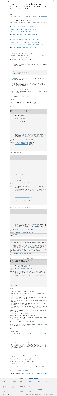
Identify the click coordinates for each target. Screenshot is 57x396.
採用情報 (47, 382)
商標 (44, 394)
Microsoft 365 (29, 387)
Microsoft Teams (30, 391)
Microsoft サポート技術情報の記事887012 (36, 136)
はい (30, 378)
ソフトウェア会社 (39, 390)
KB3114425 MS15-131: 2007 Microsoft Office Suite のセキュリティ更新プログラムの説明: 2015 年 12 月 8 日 (26, 39)
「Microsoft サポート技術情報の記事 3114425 (21, 143)
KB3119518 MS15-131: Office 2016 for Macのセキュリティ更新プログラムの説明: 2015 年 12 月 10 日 (25, 49)
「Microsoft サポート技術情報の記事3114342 (21, 232)
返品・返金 (13, 386)
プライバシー (33, 394)
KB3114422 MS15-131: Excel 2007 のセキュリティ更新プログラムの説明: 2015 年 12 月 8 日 (23, 37)
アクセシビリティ (47, 387)
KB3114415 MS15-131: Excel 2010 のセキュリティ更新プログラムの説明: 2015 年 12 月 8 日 (23, 36)
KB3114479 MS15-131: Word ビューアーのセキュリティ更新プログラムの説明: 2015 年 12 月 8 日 (24, 26)
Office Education (21, 387)
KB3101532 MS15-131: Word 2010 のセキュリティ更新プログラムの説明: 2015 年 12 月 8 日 (24, 29)
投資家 (46, 386)
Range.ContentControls (35, 93)
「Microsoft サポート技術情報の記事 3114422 (21, 144)
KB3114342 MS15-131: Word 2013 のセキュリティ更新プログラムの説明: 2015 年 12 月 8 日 (24, 31)
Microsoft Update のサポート (27, 370)
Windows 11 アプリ (5, 391)
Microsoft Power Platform (40, 389)
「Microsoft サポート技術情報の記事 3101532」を (22, 200)
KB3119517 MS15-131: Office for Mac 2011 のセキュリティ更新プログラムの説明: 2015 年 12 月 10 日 (25, 47)
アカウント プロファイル (14, 382)
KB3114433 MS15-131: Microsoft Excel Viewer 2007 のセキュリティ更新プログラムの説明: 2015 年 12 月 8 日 (26, 42)
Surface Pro (4, 382)
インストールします (17, 334)
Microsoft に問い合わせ (28, 394)
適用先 (11, 11)
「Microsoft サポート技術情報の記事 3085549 (21, 142)
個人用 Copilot (4, 387)
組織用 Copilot (4, 386)
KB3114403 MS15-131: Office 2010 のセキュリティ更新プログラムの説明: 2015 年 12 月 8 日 (24, 34)
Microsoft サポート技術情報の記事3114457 (21, 146)
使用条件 (42, 394)
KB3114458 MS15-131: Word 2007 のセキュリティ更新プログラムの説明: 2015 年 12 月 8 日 (24, 45)
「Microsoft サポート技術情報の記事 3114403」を (22, 197)
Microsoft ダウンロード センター (24, 294)
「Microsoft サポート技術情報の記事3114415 (21, 199)
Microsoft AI (29, 382)
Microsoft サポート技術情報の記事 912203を (21, 182)
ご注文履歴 (13, 387)
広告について (47, 394)
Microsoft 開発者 (39, 382)
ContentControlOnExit (15, 78)
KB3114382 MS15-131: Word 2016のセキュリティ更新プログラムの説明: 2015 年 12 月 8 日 (23, 32)
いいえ (36, 378)
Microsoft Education (22, 382)
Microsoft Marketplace (40, 388)
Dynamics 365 (29, 386)
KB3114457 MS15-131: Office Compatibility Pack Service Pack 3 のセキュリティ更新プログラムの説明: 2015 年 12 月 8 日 (27, 44)
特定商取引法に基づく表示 (38, 394)
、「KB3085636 (29, 56)
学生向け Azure (21, 391)
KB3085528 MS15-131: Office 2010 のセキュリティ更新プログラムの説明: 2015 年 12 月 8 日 (24, 24)
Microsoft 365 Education (22, 386)
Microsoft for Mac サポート (41, 324)
